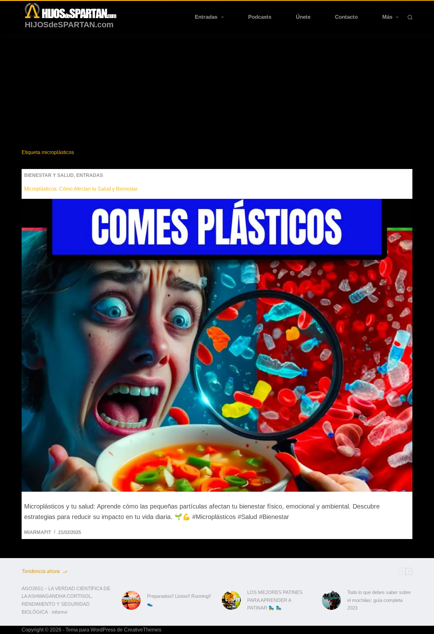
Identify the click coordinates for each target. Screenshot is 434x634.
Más (387, 17)
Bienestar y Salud (49, 175)
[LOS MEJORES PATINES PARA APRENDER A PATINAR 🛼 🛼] (231, 600)
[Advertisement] (217, 81)
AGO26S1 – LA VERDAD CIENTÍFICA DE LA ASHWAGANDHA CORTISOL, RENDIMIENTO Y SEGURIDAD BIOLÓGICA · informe (66, 600)
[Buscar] (410, 17)
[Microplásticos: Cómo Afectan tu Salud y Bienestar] (217, 345)
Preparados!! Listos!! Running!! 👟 (179, 600)
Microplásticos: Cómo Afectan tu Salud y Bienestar (81, 189)
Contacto (346, 17)
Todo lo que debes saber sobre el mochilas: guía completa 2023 (379, 600)
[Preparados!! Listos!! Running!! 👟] (131, 600)
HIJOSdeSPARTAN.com (69, 24)
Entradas (206, 17)
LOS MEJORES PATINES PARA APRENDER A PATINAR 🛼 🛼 (274, 600)
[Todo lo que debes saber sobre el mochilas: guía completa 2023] (331, 600)
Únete (303, 17)
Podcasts (259, 17)
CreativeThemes (142, 629)
